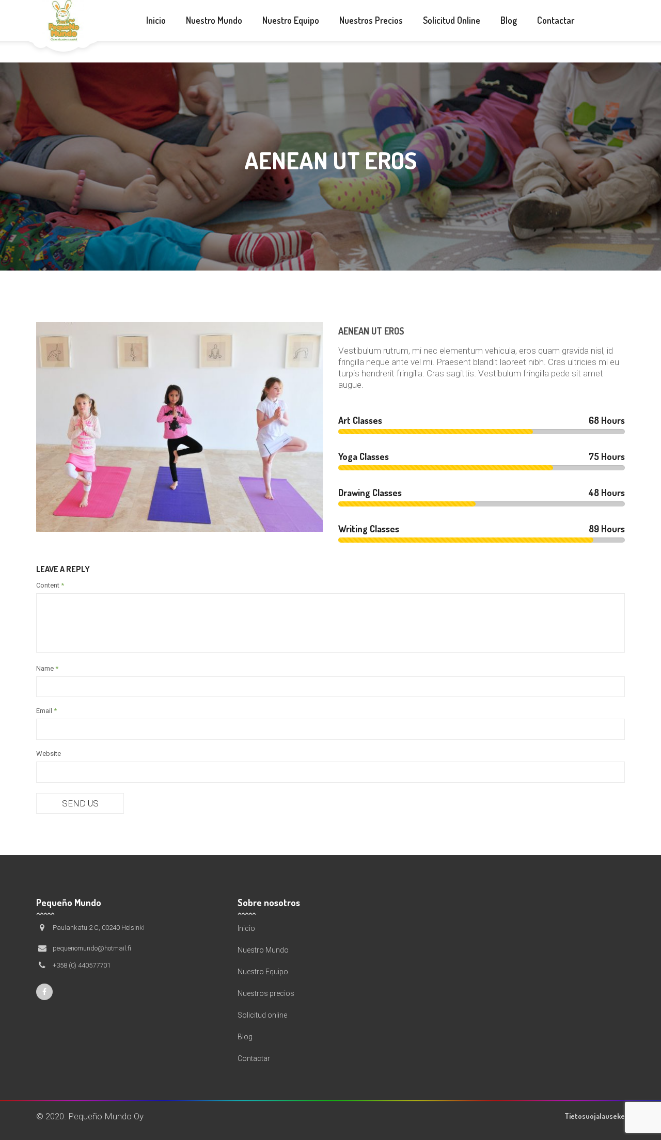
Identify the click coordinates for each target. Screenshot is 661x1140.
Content (50, 585)
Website (48, 753)
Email (46, 711)
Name (47, 668)
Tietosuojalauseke (594, 1116)
